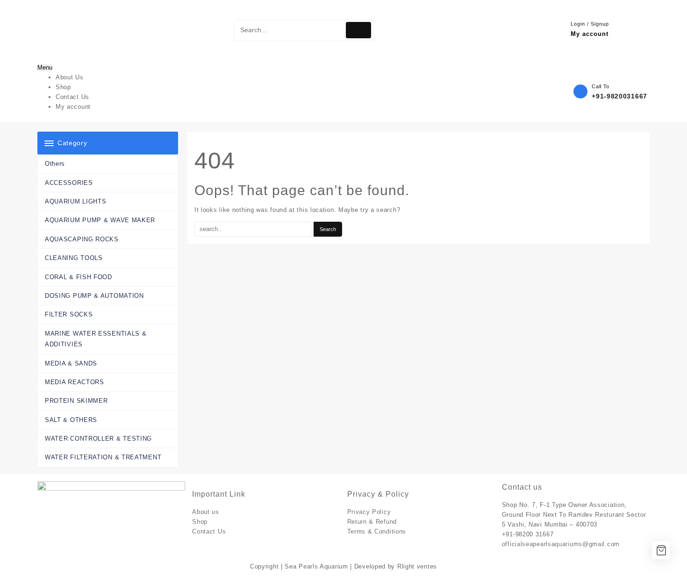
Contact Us (209, 531)
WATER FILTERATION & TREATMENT (103, 457)
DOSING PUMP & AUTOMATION (94, 295)
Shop (200, 521)
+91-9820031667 (619, 96)
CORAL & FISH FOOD (78, 277)
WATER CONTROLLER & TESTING (98, 438)
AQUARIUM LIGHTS (76, 201)
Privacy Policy (369, 511)
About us (205, 511)
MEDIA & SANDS (71, 363)
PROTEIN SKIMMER (76, 400)
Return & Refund (372, 521)
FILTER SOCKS (69, 314)
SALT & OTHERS (71, 419)
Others (55, 163)
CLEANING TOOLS (74, 257)
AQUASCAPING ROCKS (82, 239)
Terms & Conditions (377, 531)
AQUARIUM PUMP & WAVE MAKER (100, 220)
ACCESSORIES (69, 182)
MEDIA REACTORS (74, 382)
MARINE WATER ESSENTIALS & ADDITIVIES (96, 339)
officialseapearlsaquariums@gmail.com (561, 544)
